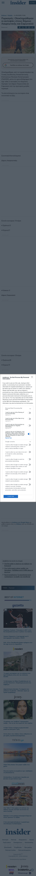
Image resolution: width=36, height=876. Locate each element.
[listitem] (18, 409)
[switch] (29, 413)
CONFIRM (11, 496)
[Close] (32, 377)
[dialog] (18, 438)
